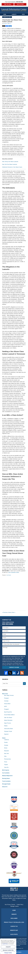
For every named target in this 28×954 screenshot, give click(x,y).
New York (6, 753)
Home (4, 14)
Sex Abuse (9, 575)
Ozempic (6, 701)
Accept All (8, 946)
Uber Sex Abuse (8, 717)
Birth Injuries (5, 770)
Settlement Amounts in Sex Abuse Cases (12, 167)
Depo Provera (7, 723)
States (3, 738)
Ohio (5, 756)
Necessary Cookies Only (8, 950)
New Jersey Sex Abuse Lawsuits (10, 161)
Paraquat (6, 698)
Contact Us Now (14, 667)
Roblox (6, 725)
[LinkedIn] (14, 673)
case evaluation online (13, 572)
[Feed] (22, 673)
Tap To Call (7, 4)
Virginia (6, 764)
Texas (5, 761)
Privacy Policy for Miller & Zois (14, 922)
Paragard (6, 709)
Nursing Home (6, 778)
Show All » (5, 786)
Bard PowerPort (8, 712)
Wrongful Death (6, 784)
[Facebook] (6, 673)
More (23, 14)
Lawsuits (14, 14)
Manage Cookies (14, 906)
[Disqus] (14, 592)
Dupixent (6, 734)
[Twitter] (10, 673)
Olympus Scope (8, 731)
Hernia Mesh (7, 703)
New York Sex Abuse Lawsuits (9, 164)
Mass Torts (5, 693)
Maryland (6, 750)
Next (13, 612)
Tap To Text (20, 4)
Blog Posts (14, 934)
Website (14, 914)
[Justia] (18, 673)
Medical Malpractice (7, 775)
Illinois (5, 748)
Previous (4, 612)
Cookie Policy (20, 904)
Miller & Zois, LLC (19, 948)
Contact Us (14, 926)
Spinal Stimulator (8, 720)
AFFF (5, 706)
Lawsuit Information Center (14, 9)
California (6, 739)
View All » (6, 767)
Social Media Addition (9, 714)
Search (24, 683)
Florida (5, 742)
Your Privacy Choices (10, 904)
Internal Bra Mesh (8, 728)
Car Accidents (5, 773)
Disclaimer (14, 918)
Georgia (6, 745)
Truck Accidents (6, 781)
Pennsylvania (7, 759)
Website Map (14, 930)
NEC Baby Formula (9, 695)
